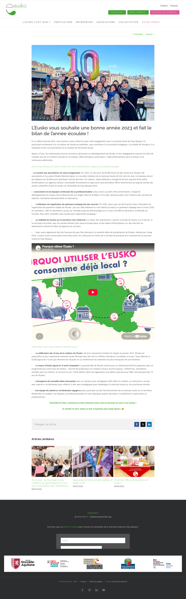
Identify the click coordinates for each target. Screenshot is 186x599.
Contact (83, 581)
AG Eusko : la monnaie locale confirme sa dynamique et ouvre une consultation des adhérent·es (50, 483)
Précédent (138, 34)
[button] (34, 468)
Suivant (149, 34)
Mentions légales (96, 581)
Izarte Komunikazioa (119, 581)
